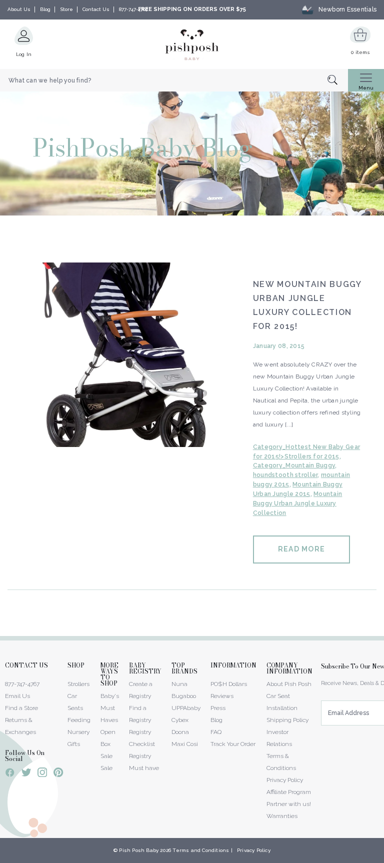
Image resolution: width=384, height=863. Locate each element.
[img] (123, 354)
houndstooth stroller (285, 475)
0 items (360, 52)
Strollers (79, 684)
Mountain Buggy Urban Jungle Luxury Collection (297, 503)
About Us (19, 9)
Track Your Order (233, 744)
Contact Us (96, 9)
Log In (24, 54)
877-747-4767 (133, 9)
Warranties (282, 816)
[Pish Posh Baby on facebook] (10, 774)
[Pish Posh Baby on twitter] (26, 774)
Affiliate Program (288, 792)
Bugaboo (184, 696)
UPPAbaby (186, 708)
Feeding (79, 720)
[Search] (338, 80)
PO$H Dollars (228, 684)
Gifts (74, 744)
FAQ (216, 732)
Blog (45, 9)
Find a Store (21, 708)
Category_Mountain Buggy (294, 465)
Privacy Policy (284, 780)
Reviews (222, 696)
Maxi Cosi (185, 744)
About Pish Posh (289, 684)
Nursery (79, 732)
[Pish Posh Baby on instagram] (42, 774)
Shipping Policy (287, 720)
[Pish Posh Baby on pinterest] (58, 774)
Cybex (180, 720)
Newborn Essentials (347, 9)
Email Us (17, 696)
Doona (180, 732)
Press (218, 708)
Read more (301, 549)
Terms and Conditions (200, 850)
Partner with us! (288, 804)
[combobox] (174, 80)
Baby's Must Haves (109, 708)
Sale (106, 768)
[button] (383, 857)
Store (66, 9)
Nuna (180, 684)
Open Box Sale (108, 744)
